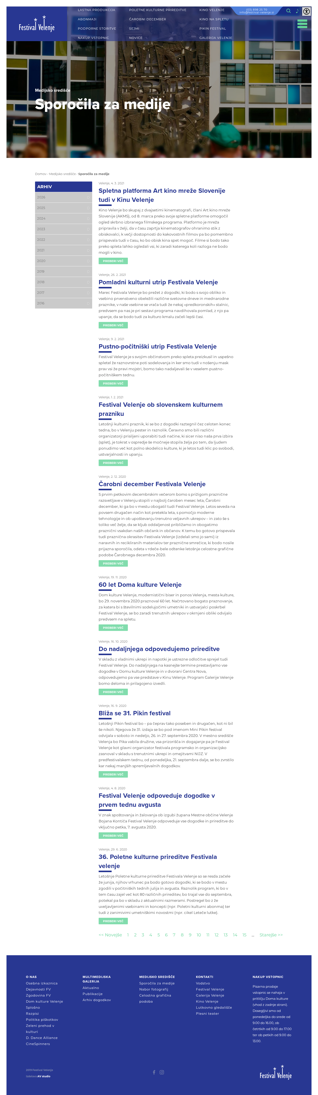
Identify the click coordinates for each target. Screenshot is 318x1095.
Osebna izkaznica (42, 983)
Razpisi (32, 1013)
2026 (41, 197)
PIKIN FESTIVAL (212, 29)
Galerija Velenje (210, 995)
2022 (41, 240)
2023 (41, 229)
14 (235, 934)
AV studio (43, 1076)
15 (244, 934)
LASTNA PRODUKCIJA (96, 10)
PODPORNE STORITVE (97, 29)
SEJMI (134, 29)
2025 (41, 208)
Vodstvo (203, 983)
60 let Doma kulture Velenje (140, 585)
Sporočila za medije (157, 983)
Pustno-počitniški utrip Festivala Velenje (158, 346)
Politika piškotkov (42, 1020)
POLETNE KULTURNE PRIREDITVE (157, 10)
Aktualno (91, 988)
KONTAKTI (204, 977)
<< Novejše (110, 934)
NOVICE (136, 38)
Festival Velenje (210, 989)
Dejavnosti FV (38, 989)
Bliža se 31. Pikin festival (135, 713)
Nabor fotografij (153, 989)
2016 (40, 303)
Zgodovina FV (38, 995)
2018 (41, 282)
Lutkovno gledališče (214, 1007)
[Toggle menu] (302, 24)
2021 (40, 250)
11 (207, 934)
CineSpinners (38, 1044)
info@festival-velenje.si (256, 12)
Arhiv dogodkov (97, 1000)
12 (216, 934)
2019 (40, 271)
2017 (40, 293)
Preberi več (113, 261)
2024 (41, 218)
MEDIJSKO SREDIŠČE (157, 977)
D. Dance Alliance (42, 1038)
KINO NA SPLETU (214, 19)
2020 (41, 261)
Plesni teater (207, 1013)
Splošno (33, 1007)
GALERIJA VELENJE (215, 38)
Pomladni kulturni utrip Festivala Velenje (158, 282)
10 (199, 934)
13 (226, 934)
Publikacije (93, 994)
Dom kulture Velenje (44, 1001)
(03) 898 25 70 (256, 9)
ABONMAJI (87, 19)
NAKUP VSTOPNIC (93, 38)
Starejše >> (271, 934)
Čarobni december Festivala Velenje (152, 484)
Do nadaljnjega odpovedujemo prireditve (159, 649)
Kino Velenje (207, 1001)
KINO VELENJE (212, 10)
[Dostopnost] (306, 11)
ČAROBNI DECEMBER (147, 19)
